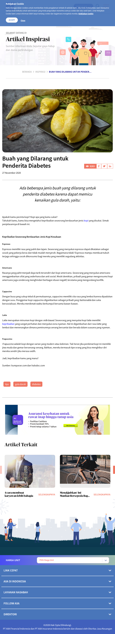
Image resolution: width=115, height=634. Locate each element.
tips (7, 384)
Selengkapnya (46, 494)
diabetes (36, 384)
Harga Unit (13, 560)
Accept (12, 20)
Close (23, 20)
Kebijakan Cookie (85, 13)
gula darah (20, 384)
